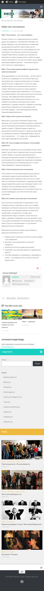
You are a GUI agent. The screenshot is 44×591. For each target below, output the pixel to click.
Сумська (7, 402)
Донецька (7, 382)
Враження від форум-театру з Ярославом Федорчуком (21, 524)
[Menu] (41, 6)
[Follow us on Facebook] (41, 352)
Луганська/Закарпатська (13, 397)
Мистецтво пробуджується (11, 494)
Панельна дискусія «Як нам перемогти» (16, 464)
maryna (6, 31)
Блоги (4, 461)
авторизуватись (8, 347)
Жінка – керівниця (28, 322)
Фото (23, 461)
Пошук (4, 360)
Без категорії (7, 21)
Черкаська (7, 412)
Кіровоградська (9, 392)
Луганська (18, 21)
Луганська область (23, 298)
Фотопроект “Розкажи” (10, 554)
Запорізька (7, 387)
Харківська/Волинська (12, 407)
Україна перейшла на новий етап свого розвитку (9, 325)
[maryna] (6, 279)
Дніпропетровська (10, 377)
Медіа (18, 461)
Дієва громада (11, 298)
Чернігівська (8, 422)
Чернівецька (8, 417)
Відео (3, 521)
